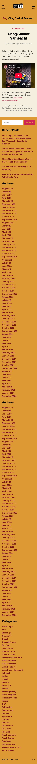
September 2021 (9, 368)
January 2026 (8, 207)
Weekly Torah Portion (11, 747)
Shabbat (5, 713)
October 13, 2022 (26, 43)
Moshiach (6, 685)
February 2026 (8, 204)
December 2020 (9, 396)
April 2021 (6, 384)
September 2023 (9, 294)
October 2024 (8, 254)
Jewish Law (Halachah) (12, 670)
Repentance (7, 710)
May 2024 (6, 269)
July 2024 (6, 263)
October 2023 (8, 291)
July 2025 (6, 226)
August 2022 (7, 334)
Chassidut (6, 636)
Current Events (9, 642)
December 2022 (9, 322)
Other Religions (9, 695)
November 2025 (9, 213)
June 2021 (6, 377)
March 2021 (7, 387)
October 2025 (8, 216)
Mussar (5, 688)
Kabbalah (6, 673)
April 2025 (6, 235)
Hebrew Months (9, 664)
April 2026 (6, 198)
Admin (12, 43)
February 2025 (8, 241)
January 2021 (8, 393)
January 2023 (8, 319)
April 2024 (6, 272)
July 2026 (6, 192)
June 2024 (7, 266)
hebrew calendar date (12, 657)
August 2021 (7, 371)
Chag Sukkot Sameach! (18, 36)
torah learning (18, 108)
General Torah (8, 654)
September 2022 (9, 331)
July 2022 (6, 337)
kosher (5, 676)
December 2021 (9, 359)
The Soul (6, 732)
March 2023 (7, 312)
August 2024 (8, 260)
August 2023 (8, 297)
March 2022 (7, 350)
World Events (8, 750)
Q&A (4, 704)
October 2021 (8, 365)
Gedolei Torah (8, 651)
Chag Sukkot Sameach (13, 106)
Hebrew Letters (9, 661)
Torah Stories (8, 738)
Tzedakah (6, 741)
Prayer (5, 701)
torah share (28, 108)
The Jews (6, 729)
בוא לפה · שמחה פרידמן (25, 110)
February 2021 (8, 390)
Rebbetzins (7, 707)
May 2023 (6, 306)
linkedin (5, 679)
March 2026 (7, 201)
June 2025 (7, 229)
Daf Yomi (6, 645)
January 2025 (8, 244)
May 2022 (6, 343)
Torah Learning (9, 735)
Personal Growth (9, 698)
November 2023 (9, 288)
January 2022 (8, 356)
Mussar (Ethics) (9, 692)
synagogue (7, 716)
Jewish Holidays (9, 667)
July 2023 (6, 300)
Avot (4, 630)
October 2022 (8, 328)
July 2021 (6, 374)
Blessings (6, 633)
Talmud (5, 719)
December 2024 (9, 247)
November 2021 (9, 362)
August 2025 (8, 223)
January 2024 (8, 281)
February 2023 (8, 316)
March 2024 (7, 275)
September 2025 (9, 220)
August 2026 (8, 189)
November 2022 (9, 325)
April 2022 (6, 346)
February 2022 (8, 353)
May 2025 (6, 232)
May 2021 (6, 381)
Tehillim (5, 722)
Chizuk (5, 639)
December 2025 (9, 210)
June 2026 (7, 195)
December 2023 (9, 285)
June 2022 (7, 340)
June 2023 (7, 303)
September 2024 (9, 257)
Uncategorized (18, 29)
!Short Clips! (7, 627)
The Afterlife (7, 726)
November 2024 (9, 251)
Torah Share (13, 760)
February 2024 (8, 278)
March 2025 (7, 238)
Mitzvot (5, 682)
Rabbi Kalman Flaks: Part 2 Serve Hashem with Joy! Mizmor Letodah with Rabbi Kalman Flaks (17, 151)
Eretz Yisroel (7, 648)
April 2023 (6, 309)
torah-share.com (11, 110)
